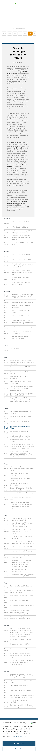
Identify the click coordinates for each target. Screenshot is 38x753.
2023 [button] (20, 33)
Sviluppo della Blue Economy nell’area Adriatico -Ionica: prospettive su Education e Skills (22, 388)
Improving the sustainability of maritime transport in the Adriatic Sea (22, 272)
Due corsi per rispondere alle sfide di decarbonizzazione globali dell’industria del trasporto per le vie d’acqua (22, 446)
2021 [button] (30, 33)
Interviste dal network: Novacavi (22, 546)
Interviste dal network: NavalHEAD (21, 690)
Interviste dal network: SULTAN (20, 644)
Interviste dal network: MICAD (19, 685)
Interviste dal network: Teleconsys (22, 551)
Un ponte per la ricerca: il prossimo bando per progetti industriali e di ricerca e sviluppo (22, 265)
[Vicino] (33, 723)
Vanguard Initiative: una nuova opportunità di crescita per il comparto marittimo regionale (19, 612)
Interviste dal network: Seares (21, 254)
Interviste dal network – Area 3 (19, 600)
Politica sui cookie (20, 736)
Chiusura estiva (14, 348)
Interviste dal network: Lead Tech (22, 259)
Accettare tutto (19, 743)
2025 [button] (9, 33)
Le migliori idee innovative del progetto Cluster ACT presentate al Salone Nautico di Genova (22, 322)
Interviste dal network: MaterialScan (21, 421)
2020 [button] (35, 33)
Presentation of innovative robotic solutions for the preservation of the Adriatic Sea (22, 296)
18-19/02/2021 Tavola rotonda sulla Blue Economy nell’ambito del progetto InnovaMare (21, 662)
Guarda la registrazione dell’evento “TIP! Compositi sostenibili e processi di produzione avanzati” (21, 676)
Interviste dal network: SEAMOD (20, 367)
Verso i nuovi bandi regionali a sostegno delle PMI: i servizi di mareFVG (21, 237)
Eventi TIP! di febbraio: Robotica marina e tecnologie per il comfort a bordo (21, 655)
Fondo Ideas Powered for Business (21, 586)
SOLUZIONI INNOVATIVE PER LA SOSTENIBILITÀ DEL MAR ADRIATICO (22, 531)
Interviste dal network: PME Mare (20, 416)
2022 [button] (25, 33)
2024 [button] (14, 33)
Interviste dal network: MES (20, 221)
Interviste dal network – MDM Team (21, 595)
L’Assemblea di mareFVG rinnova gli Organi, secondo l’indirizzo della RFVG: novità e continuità (22, 525)
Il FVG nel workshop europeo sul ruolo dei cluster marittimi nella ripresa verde (22, 468)
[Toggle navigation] (4, 3)
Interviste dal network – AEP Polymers (22, 605)
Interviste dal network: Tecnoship (20, 639)
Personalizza (19, 749)
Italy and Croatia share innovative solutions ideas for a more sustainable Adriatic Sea (22, 362)
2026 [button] (4, 33)
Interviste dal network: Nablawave (20, 649)
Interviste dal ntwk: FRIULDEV (21, 315)
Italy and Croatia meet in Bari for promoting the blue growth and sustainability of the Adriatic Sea (20, 399)
